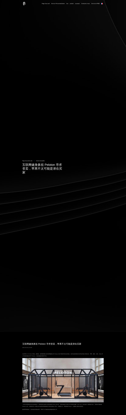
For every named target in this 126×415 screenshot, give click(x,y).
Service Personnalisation (58, 3)
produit (72, 3)
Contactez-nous (85, 3)
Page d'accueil (46, 3)
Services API (94, 3)
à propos (77, 3)
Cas (67, 3)
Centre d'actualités (40, 160)
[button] (102, 3)
